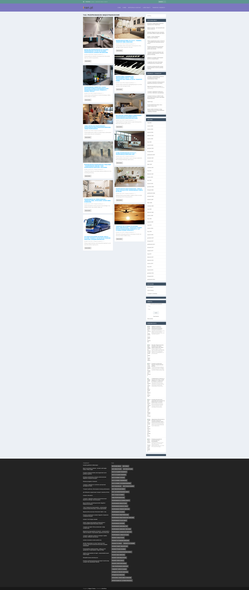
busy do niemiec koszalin (118, 477)
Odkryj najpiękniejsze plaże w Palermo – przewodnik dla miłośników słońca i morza (156, 42)
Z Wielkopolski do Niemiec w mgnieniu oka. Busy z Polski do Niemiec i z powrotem (158, 380)
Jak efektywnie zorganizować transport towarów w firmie (96, 492)
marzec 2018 (150, 228)
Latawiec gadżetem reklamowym (90, 465)
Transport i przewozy (158, 7)
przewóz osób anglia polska (119, 557)
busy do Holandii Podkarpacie (119, 471)
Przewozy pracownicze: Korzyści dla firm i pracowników (157, 440)
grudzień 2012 (150, 273)
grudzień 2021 (150, 148)
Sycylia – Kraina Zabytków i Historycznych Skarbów (153, 37)
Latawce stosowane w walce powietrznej (92, 540)
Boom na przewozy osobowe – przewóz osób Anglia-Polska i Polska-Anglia (95, 469)
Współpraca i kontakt (134, 7)
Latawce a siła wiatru (88, 495)
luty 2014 (149, 266)
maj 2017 (149, 254)
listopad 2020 (150, 190)
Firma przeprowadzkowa (118, 497)
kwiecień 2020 (150, 212)
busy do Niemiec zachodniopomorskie (121, 483)
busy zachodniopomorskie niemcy (120, 491)
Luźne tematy (146, 7)
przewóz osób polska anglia (119, 563)
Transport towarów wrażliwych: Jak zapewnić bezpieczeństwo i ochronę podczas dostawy (155, 53)
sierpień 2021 (150, 161)
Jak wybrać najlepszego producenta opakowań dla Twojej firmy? (155, 24)
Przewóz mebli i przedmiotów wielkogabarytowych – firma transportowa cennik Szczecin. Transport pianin (129, 78)
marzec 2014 (150, 263)
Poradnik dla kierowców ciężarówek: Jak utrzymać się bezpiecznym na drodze (158, 401)
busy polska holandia (128, 486)
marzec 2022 (150, 138)
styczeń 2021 (150, 183)
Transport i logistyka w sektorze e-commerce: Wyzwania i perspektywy (155, 92)
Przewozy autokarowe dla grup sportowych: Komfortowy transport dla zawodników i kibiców (96, 561)
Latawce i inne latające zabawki (90, 519)
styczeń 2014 (150, 269)
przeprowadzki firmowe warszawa (120, 509)
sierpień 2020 (150, 199)
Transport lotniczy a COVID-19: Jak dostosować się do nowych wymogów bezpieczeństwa (155, 97)
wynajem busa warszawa (118, 574)
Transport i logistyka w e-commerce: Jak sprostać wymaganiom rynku (94, 485)
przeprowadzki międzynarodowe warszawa (123, 517)
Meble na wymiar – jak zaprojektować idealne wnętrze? (156, 28)
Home (119, 7)
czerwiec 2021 (150, 167)
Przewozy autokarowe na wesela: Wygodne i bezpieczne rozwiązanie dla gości (95, 515)
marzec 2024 (150, 129)
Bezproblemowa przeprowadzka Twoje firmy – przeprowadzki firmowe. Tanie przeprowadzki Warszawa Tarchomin (97, 166)
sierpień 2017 (150, 250)
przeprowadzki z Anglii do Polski (120, 534)
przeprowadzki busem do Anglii (120, 506)
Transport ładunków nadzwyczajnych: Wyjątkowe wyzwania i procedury (156, 82)
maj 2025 (149, 122)
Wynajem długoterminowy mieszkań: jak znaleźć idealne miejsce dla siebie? (156, 33)
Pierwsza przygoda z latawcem (90, 481)
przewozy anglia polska (118, 537)
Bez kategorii (150, 287)
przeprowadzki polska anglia (119, 520)
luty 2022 (149, 142)
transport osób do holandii (119, 569)
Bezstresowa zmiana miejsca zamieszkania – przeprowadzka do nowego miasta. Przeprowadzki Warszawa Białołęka (129, 117)
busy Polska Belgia (116, 486)
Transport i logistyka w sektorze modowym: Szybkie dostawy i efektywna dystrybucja (95, 536)
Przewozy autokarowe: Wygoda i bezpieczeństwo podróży (157, 365)
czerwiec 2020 (150, 206)
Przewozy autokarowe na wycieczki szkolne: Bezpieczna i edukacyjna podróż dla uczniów (155, 47)
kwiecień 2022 (150, 135)
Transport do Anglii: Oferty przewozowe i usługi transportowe (94, 527)
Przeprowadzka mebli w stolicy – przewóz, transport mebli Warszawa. (129, 41)
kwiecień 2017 (150, 257)
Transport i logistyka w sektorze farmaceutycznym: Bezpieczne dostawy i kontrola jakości (95, 499)
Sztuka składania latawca (96, 1)
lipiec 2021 (149, 164)
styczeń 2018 (150, 234)
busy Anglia (126, 466)
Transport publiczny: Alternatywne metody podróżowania (96, 489)
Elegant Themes (91, 588)
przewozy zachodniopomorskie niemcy (122, 552)
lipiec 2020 (149, 202)
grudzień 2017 (150, 238)
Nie (149, 309)
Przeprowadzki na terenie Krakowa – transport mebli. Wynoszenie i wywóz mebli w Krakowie (97, 201)
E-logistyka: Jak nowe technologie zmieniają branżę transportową (155, 62)
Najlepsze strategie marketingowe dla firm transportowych (155, 58)
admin (86, 54)
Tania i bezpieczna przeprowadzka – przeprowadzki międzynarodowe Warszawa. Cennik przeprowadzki (97, 127)
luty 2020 (149, 218)
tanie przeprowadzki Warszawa (120, 566)
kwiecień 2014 (150, 260)
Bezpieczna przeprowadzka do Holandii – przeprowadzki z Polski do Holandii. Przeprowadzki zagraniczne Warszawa (96, 51)
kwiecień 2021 (150, 174)
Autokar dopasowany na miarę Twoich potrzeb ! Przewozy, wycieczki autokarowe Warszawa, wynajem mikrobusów (97, 238)
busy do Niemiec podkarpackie (119, 480)
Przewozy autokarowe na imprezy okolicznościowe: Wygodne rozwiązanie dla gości (94, 477)
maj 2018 (149, 225)
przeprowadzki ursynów (118, 523)
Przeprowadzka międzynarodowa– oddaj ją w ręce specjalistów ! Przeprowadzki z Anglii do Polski (129, 190)
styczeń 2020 (150, 222)
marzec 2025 (150, 126)
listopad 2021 (150, 151)
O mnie (124, 7)
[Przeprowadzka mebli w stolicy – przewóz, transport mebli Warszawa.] (129, 28)
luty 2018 (149, 231)
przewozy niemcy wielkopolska (120, 546)
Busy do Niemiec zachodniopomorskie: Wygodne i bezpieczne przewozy (94, 503)
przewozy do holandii (129, 543)
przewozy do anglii (117, 543)
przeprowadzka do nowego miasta (121, 500)
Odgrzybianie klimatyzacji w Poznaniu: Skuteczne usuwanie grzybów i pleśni (158, 420)
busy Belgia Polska (127, 469)
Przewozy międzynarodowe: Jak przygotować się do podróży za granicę (94, 473)
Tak (149, 306)
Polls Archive (150, 318)
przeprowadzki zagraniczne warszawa (122, 532)
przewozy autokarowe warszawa (120, 540)
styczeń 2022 (150, 145)
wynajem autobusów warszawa (120, 572)
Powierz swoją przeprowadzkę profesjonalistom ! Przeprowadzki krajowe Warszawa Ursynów (94, 523)
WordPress (104, 588)
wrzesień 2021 (150, 158)
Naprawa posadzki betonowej (154, 86)
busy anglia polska (116, 469)
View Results (156, 316)
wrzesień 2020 (150, 196)
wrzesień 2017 (150, 247)
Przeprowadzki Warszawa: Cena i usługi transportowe (154, 105)
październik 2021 (151, 154)
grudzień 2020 (150, 186)
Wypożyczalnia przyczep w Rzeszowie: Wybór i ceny (94, 511)
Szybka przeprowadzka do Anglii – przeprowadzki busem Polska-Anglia (96, 554)
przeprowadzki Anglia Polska (119, 503)
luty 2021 (149, 180)
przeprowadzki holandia (118, 512)
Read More (87, 61)
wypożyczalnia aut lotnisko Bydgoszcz (122, 580)
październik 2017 (151, 244)
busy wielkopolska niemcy (118, 489)
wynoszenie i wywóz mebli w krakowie (121, 577)
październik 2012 (151, 279)
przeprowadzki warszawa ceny (119, 526)
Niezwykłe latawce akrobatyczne (90, 557)
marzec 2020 (150, 215)
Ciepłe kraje (150, 101)
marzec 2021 (150, 177)
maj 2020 (149, 209)
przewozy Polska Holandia (118, 549)
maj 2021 (149, 170)
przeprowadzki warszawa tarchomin (121, 529)
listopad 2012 (150, 276)
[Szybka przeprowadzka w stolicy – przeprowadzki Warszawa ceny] (129, 141)
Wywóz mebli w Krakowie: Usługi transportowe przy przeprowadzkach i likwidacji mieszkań (155, 110)
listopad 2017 (150, 241)
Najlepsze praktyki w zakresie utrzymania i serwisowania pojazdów (157, 327)
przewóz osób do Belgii (118, 560)
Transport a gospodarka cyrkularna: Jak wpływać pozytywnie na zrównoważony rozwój (155, 77)
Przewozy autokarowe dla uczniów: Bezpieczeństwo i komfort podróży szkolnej (155, 67)
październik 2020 (151, 193)
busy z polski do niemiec (118, 494)
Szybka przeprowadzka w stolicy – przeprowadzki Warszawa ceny (126, 153)
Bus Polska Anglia (116, 466)
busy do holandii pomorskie (119, 474)
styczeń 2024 (150, 132)
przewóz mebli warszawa (118, 554)
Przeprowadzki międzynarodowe (120, 514)
